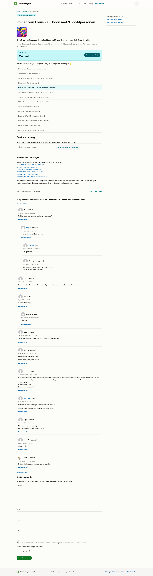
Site (18, 530)
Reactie (20, 485)
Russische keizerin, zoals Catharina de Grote (33, 177)
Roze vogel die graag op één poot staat (31, 165)
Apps (78, 3)
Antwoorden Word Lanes (115, 19)
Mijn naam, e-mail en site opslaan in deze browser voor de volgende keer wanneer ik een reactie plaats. (51, 543)
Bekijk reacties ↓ (96, 191)
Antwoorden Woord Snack (115, 23)
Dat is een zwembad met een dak (29, 111)
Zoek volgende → (92, 55)
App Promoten (131, 572)
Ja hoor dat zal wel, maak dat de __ (30, 74)
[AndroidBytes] (15, 3)
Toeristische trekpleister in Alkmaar (29, 169)
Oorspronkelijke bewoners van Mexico (30, 172)
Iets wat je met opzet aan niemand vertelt (32, 69)
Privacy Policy (110, 572)
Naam (19, 509)
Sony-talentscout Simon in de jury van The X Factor (35, 92)
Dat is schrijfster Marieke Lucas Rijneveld (31, 116)
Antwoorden (99, 3)
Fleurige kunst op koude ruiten (27, 174)
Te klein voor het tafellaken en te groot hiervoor (34, 97)
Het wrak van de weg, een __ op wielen (31, 130)
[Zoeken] (136, 3)
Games (71, 3)
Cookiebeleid (120, 572)
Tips (84, 3)
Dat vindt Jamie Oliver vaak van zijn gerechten (33, 121)
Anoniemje (27, 398)
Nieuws (64, 3)
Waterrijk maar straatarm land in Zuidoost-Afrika (34, 102)
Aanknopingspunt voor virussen (29, 106)
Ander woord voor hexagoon (27, 167)
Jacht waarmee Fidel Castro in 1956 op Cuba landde (35, 78)
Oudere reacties (22, 204)
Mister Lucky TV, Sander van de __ (29, 83)
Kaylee (28, 227)
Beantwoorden (23, 219)
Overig (90, 3)
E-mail (19, 520)
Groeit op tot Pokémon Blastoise (29, 125)
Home (19, 11)
